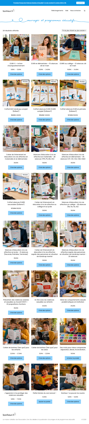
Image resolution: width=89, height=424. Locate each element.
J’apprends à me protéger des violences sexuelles (16, 394)
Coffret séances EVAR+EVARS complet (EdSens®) (44, 110)
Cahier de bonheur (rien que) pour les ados (44, 349)
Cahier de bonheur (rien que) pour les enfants (16, 349)
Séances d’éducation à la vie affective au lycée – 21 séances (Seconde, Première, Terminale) (16, 252)
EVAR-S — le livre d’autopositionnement (16, 64)
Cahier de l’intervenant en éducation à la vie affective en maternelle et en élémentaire (16, 157)
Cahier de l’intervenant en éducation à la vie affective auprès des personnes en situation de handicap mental (44, 253)
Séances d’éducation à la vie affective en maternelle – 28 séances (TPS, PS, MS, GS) (44, 157)
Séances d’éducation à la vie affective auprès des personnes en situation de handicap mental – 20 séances (73, 253)
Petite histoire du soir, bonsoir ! (44, 393)
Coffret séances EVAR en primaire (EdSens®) (73, 110)
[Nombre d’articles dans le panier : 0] (84, 10)
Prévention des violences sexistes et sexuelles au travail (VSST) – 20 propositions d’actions (16, 302)
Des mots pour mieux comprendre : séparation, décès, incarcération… (73, 349)
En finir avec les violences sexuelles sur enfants (44, 301)
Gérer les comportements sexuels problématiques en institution (73, 301)
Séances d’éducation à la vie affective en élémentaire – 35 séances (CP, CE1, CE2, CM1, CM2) (72, 157)
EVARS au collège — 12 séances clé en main (73, 64)
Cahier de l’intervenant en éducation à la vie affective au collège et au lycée (44, 204)
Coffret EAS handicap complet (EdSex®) (16, 110)
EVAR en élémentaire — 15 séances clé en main (44, 64)
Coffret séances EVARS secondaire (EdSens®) (16, 203)
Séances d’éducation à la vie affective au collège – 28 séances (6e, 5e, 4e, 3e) (73, 204)
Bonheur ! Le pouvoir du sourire (73, 393)
